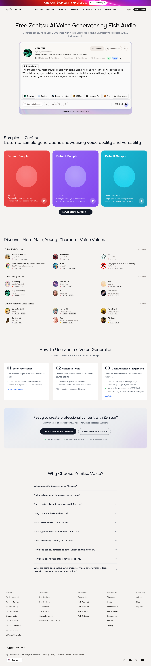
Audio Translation (13, 626)
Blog (138, 602)
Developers (75, 9)
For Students (44, 602)
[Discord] (130, 660)
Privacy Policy (49, 655)
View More (142, 249)
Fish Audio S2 (83, 602)
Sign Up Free (140, 9)
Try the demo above (15, 389)
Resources (62, 9)
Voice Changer (12, 611)
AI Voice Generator (14, 635)
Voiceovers (44, 611)
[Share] (46, 104)
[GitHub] (124, 660)
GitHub (139, 597)
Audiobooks (44, 607)
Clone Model (115, 49)
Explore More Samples (74, 212)
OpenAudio (82, 597)
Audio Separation (13, 621)
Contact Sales (110, 9)
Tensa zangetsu (111, 195)
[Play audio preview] (44, 201)
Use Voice (99, 49)
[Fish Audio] (8, 9)
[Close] (147, 2)
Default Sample (31, 66)
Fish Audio (18, 9)
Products (39, 9)
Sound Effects (12, 630)
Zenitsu (59, 195)
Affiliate (110, 621)
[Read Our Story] (75, 3)
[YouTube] (142, 660)
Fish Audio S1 (83, 607)
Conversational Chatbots (49, 621)
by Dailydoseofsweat (43, 52)
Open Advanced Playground (58, 431)
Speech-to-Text (12, 602)
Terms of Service (64, 655)
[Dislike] (59, 104)
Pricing (98, 9)
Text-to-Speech (12, 597)
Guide (109, 602)
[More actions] (125, 48)
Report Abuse (78, 655)
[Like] (53, 104)
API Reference (113, 607)
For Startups (44, 597)
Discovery (111, 597)
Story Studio (11, 616)
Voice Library (112, 611)
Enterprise (87, 9)
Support (139, 607)
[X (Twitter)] (136, 660)
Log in (128, 9)
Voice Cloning (12, 607)
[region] (66, 96)
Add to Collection (34, 104)
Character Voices (46, 616)
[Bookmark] (65, 104)
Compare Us (112, 616)
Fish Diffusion (83, 616)
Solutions (50, 9)
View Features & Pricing (94, 431)
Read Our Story (96, 3)
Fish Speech (83, 611)
